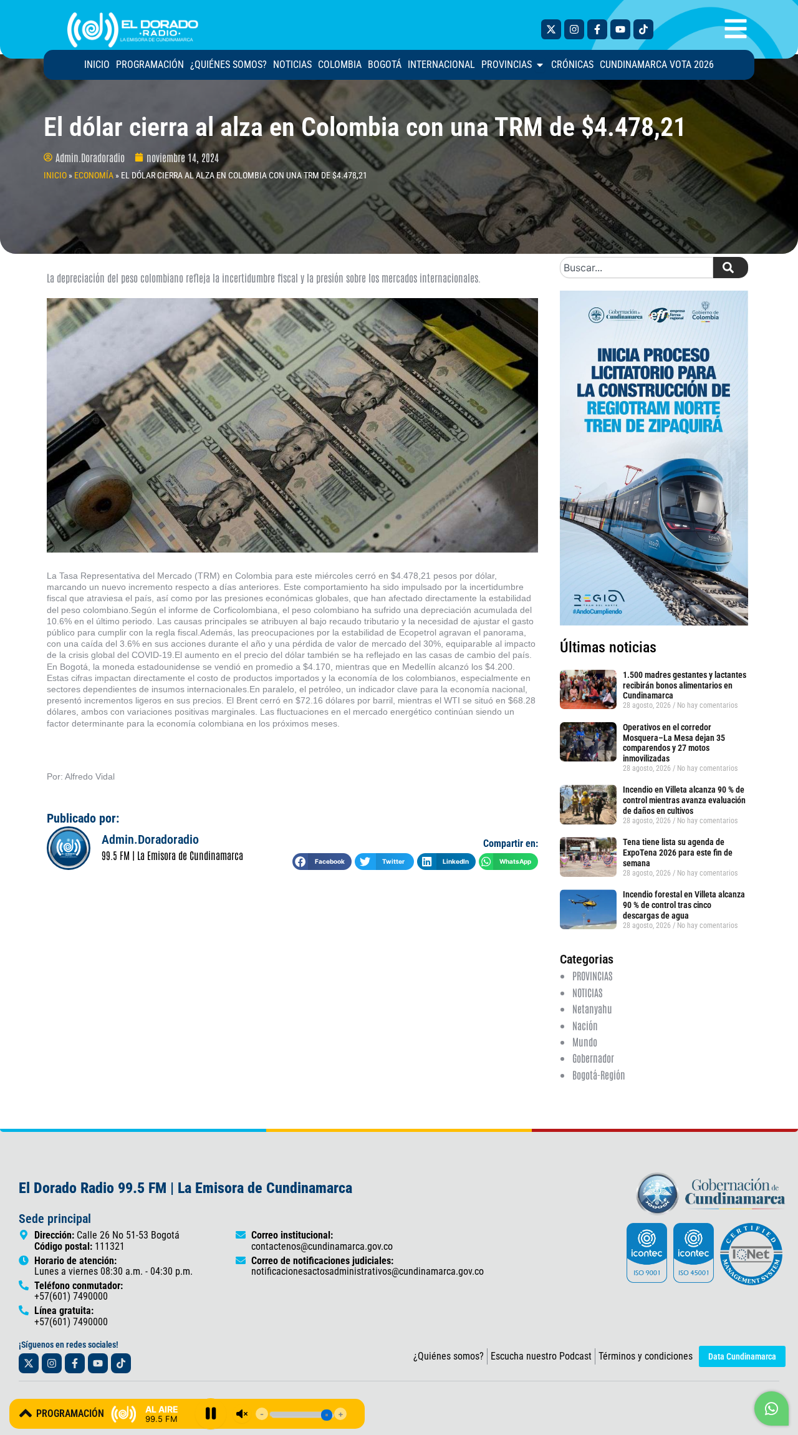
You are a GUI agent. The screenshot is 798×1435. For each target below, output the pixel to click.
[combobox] (636, 267)
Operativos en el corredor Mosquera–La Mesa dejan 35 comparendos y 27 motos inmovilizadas (674, 742)
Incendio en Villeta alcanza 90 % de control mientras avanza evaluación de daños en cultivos (684, 800)
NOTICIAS (587, 992)
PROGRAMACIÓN (70, 1413)
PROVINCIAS (592, 975)
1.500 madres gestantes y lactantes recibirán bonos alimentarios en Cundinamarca (684, 685)
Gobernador (593, 1057)
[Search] (730, 267)
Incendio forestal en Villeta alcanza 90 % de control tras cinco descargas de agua (684, 904)
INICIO (55, 175)
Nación (585, 1025)
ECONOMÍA (93, 175)
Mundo (584, 1041)
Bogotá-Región (598, 1074)
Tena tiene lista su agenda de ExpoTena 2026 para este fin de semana (678, 852)
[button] (322, 861)
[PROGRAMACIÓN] (26, 1413)
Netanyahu (592, 1008)
